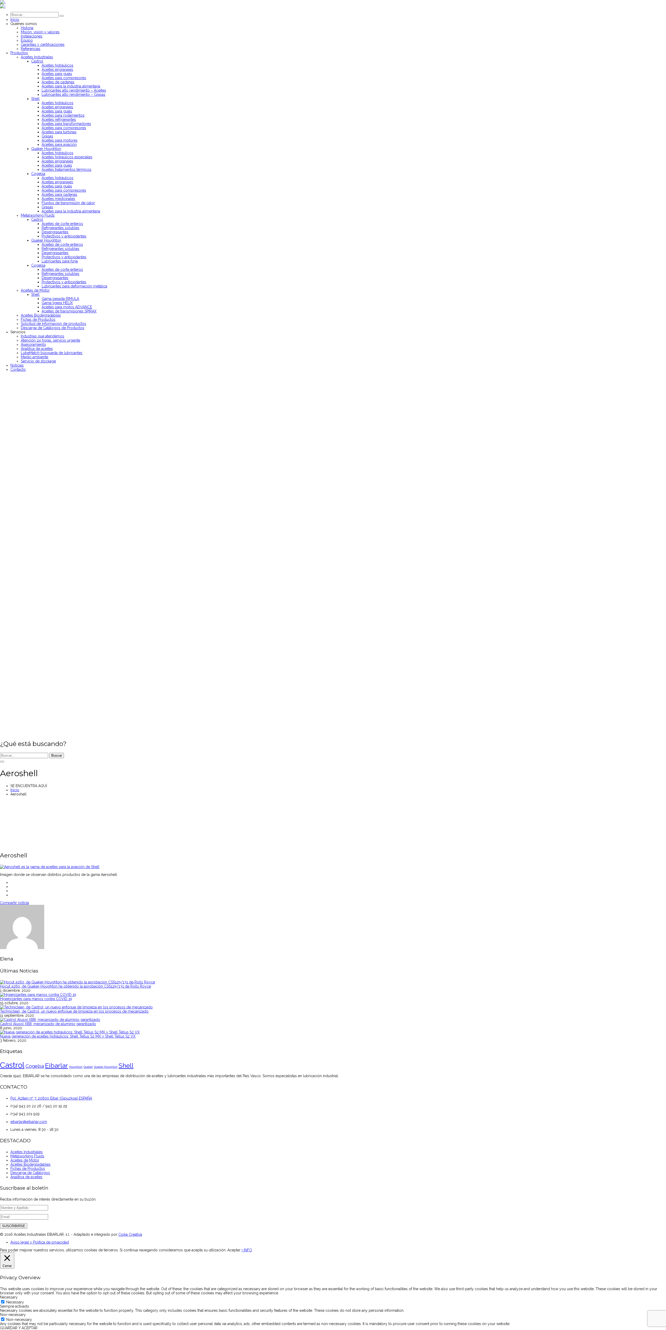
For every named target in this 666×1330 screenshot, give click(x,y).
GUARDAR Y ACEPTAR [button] (18, 1328)
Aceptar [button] (233, 1250)
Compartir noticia (14, 903)
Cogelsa (34, 1066)
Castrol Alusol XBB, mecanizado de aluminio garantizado (48, 1024)
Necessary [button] (9, 1297)
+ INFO (246, 1250)
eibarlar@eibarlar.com (28, 1122)
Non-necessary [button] (13, 1315)
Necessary (15, 1302)
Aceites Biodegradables (30, 1164)
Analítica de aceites (26, 1177)
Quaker (88, 1066)
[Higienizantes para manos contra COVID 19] (38, 995)
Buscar (56, 755)
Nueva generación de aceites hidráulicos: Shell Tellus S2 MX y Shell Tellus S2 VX (68, 1036)
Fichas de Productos (27, 1168)
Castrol (12, 1065)
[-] (3, 2)
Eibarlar (56, 1065)
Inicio (14, 790)
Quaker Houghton (106, 1066)
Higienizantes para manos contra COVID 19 (36, 999)
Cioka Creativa (130, 1234)
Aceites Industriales (26, 1152)
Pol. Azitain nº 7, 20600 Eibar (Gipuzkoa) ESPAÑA (51, 1098)
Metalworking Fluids (27, 1156)
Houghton (75, 1066)
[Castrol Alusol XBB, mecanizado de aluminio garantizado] (50, 1020)
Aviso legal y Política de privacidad (39, 1242)
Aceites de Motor (24, 1160)
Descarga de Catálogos (30, 1173)
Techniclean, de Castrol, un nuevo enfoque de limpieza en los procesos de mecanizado (74, 1011)
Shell (126, 1065)
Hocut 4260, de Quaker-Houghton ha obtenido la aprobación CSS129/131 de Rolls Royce (75, 986)
